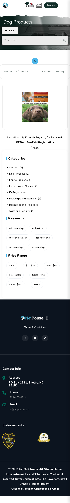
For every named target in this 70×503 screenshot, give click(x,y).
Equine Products (20, 180)
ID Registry (18, 192)
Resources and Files (23, 205)
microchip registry (18, 237)
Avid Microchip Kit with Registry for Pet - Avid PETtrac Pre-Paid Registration (35, 140)
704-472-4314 (18, 397)
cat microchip (16, 247)
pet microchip (38, 247)
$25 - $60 (51, 265)
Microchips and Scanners (25, 198)
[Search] (64, 40)
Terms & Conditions (35, 327)
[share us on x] (45, 338)
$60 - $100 (15, 275)
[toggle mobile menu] (66, 5)
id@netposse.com (19, 409)
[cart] (25, 5)
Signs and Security (21, 211)
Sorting (60, 71)
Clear (11, 265)
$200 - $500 (15, 284)
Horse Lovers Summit (23, 186)
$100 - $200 (38, 275)
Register (51, 5)
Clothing (16, 167)
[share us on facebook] (25, 338)
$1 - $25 (30, 265)
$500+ (37, 284)
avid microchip (16, 228)
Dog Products (19, 174)
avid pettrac (38, 228)
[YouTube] (35, 338)
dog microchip (42, 237)
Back (11, 30)
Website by (35, 489)
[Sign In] (39, 5)
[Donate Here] (31, 5)
